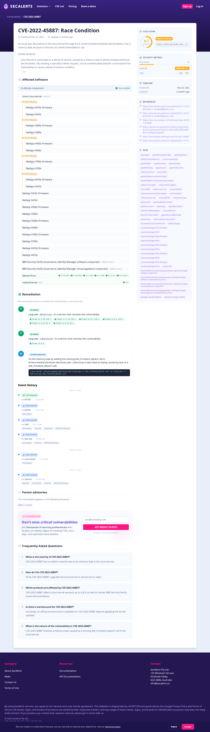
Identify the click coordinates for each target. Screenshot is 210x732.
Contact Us (10, 682)
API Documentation (70, 676)
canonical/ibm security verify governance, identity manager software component (164, 271)
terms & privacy (112, 726)
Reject (174, 726)
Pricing (73, 6)
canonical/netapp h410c (150, 232)
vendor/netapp (174, 223)
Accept (188, 726)
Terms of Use (12, 688)
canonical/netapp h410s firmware (154, 262)
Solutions (42, 6)
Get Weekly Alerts (106, 527)
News (8, 676)
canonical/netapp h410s (150, 266)
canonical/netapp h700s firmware (154, 253)
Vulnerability (13, 16)
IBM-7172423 (25, 504)
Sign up (187, 6)
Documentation (67, 670)
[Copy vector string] (186, 44)
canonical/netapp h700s (150, 258)
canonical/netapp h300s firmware (154, 236)
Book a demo (88, 6)
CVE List (59, 6)
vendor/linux (145, 219)
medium (182, 68)
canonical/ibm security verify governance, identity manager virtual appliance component (164, 285)
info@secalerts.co (160, 683)
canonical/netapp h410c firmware (154, 228)
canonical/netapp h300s (150, 240)
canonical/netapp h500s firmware (154, 245)
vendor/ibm (167, 266)
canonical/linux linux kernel (164, 219)
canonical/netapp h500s (150, 249)
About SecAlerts (13, 670)
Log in (199, 6)
